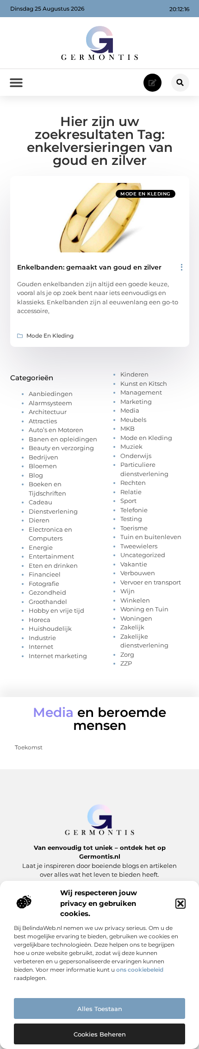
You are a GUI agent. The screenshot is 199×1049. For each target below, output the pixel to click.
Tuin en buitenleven (150, 536)
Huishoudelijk (50, 628)
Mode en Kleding (145, 194)
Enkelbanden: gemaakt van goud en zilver (89, 267)
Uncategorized (142, 555)
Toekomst (29, 747)
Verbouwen (137, 573)
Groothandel (48, 601)
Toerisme (134, 528)
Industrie (42, 637)
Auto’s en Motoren (56, 429)
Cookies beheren (100, 1034)
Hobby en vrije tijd (56, 610)
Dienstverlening (53, 511)
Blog (36, 475)
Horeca (39, 619)
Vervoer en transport (150, 582)
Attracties (43, 421)
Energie (41, 547)
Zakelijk (132, 627)
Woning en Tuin (144, 609)
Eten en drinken (53, 565)
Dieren (39, 520)
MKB (127, 428)
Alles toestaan (99, 1008)
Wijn (127, 591)
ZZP (126, 663)
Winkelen (135, 600)
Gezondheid (47, 592)
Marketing (136, 401)
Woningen (136, 618)
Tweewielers (138, 546)
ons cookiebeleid (139, 969)
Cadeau (40, 502)
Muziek (131, 446)
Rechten (133, 482)
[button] (180, 903)
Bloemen (43, 466)
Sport (128, 500)
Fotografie (44, 583)
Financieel (45, 574)
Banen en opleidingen (63, 439)
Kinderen (134, 374)
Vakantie (133, 564)
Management (141, 392)
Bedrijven (43, 457)
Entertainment (51, 556)
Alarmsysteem (50, 403)
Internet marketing (58, 656)
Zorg (127, 654)
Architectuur (48, 411)
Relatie (131, 492)
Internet (41, 646)
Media (129, 410)
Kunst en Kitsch (143, 383)
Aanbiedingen (51, 393)
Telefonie (134, 510)
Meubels (133, 419)
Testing (131, 518)
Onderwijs (135, 455)
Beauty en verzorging (61, 448)
